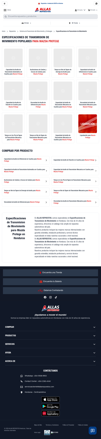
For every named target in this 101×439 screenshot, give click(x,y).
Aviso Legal (37, 432)
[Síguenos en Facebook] (45, 297)
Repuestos (12, 31)
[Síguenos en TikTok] (56, 297)
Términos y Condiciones (52, 425)
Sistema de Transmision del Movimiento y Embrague (36, 31)
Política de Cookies (83, 425)
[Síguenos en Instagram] (50, 297)
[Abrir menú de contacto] (93, 431)
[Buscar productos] (6, 17)
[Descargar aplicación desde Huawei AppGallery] (50, 413)
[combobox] (50, 16)
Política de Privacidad (68, 425)
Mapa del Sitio (38, 425)
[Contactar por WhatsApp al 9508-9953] (96, 3)
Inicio (3, 31)
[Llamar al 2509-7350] (4, 3)
